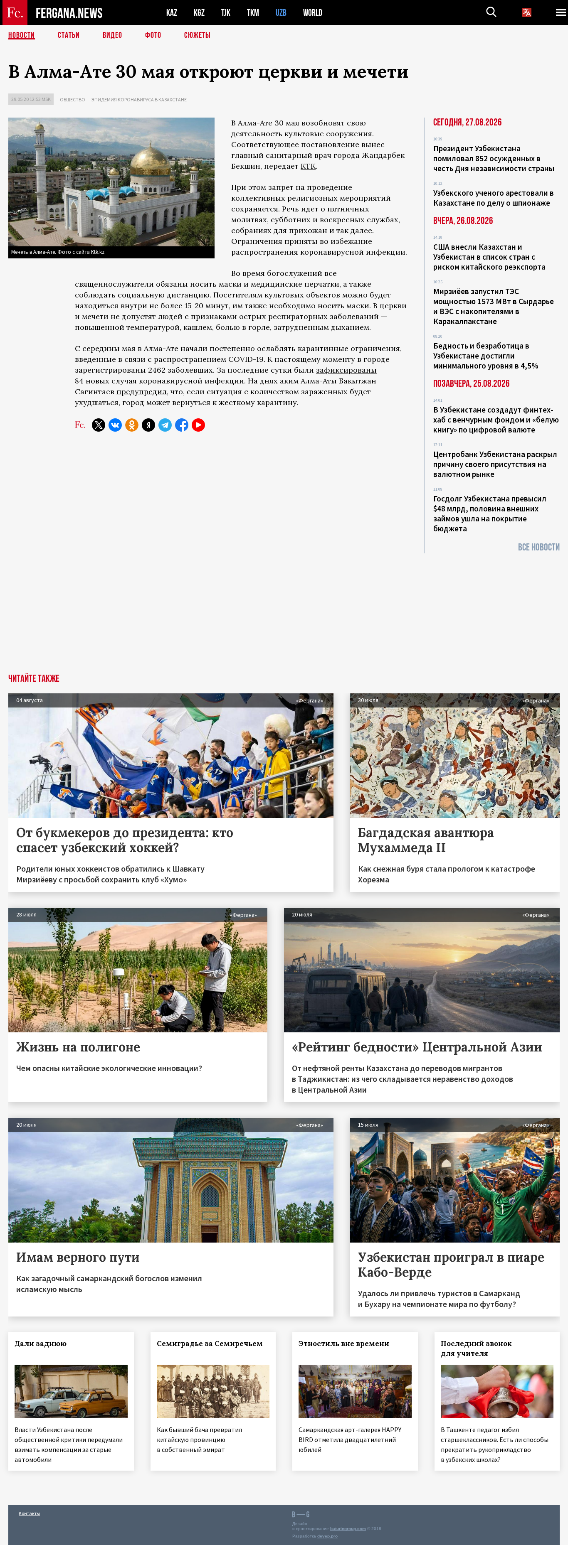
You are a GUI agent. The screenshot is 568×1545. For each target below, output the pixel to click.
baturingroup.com (348, 1528)
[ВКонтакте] (115, 425)
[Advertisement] (284, 611)
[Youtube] (198, 425)
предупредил (141, 391)
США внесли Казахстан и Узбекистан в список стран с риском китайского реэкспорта (489, 257)
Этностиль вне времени (344, 1343)
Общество (72, 99)
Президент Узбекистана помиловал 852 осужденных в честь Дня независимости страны (493, 158)
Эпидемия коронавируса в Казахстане (139, 99)
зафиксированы (346, 370)
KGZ (199, 12)
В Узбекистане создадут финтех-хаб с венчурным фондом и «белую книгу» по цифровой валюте (496, 420)
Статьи (69, 35)
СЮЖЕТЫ (197, 35)
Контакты (29, 1513)
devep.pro (327, 1536)
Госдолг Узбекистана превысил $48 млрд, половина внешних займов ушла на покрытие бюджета (489, 513)
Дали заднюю (41, 1343)
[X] (98, 425)
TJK (225, 12)
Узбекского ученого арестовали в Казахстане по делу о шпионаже (493, 198)
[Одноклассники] (131, 425)
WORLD (312, 12)
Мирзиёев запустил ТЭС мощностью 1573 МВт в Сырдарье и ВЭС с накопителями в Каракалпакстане (493, 306)
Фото (153, 35)
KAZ (171, 12)
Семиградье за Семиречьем (210, 1343)
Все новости (539, 547)
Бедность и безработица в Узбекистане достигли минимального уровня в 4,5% (485, 356)
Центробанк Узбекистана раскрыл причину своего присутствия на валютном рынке (495, 464)
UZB (281, 12)
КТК (308, 166)
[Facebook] (181, 425)
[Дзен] (148, 425)
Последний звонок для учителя (476, 1348)
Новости (21, 35)
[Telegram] (165, 425)
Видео (112, 35)
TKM (253, 12)
